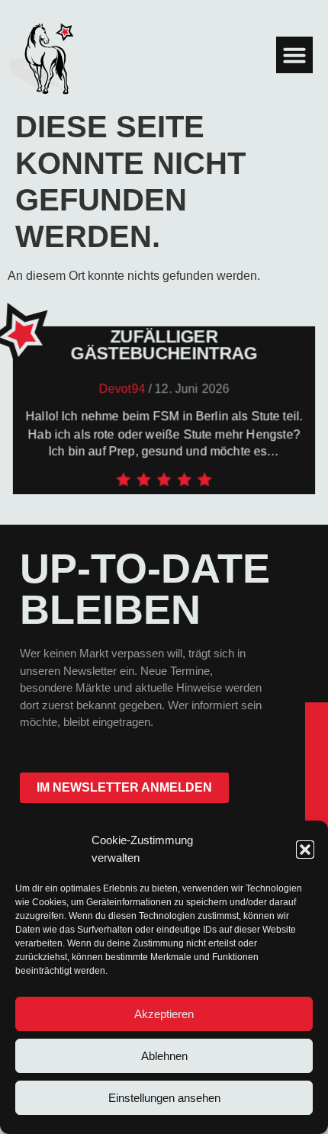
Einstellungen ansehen (164, 1097)
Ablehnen (164, 1055)
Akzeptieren (164, 1013)
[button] (305, 849)
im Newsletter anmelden (124, 787)
